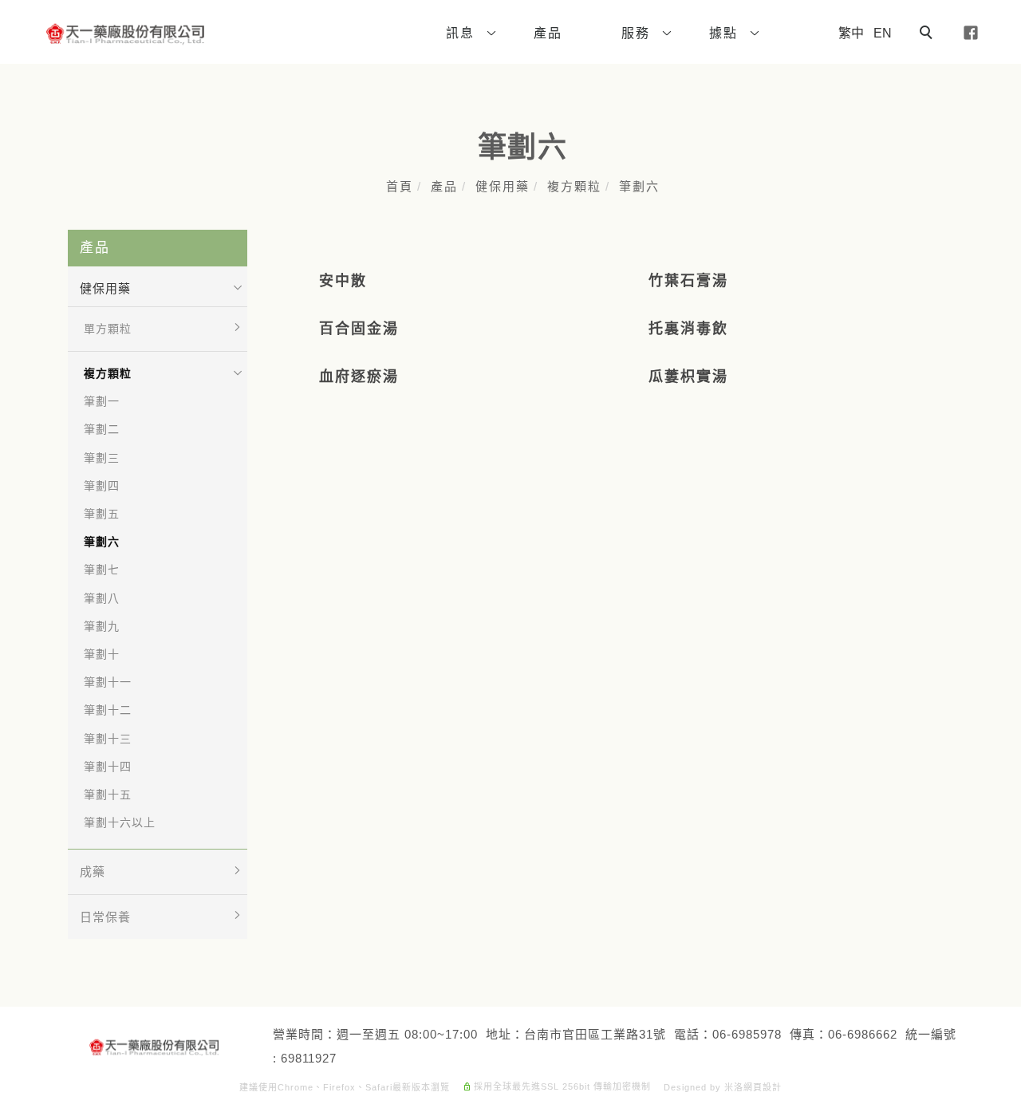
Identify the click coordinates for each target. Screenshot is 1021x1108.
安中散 (343, 281)
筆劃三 (102, 457)
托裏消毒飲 (688, 329)
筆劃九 (102, 626)
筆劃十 (102, 654)
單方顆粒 (108, 328)
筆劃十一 (108, 682)
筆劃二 (102, 429)
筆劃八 (102, 598)
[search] (928, 34)
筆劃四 (102, 485)
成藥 (92, 871)
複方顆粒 (574, 186)
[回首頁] (125, 34)
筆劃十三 (108, 738)
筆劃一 (102, 401)
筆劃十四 (108, 766)
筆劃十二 (108, 710)
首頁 (399, 186)
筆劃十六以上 (120, 822)
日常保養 (105, 917)
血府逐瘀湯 (359, 376)
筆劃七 (102, 569)
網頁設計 (762, 1087)
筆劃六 (639, 186)
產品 (444, 186)
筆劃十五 (108, 794)
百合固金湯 (359, 329)
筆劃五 (102, 513)
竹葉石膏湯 (688, 281)
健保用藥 (502, 186)
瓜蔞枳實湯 (688, 376)
